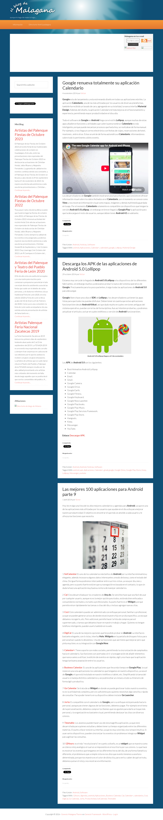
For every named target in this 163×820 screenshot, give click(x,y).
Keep (144, 470)
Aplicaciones (85, 247)
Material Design (128, 247)
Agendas (84, 795)
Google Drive (120, 470)
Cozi (146, 795)
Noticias (83, 244)
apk (81, 470)
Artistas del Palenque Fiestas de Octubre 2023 (31, 134)
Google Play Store (133, 470)
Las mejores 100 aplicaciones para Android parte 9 (102, 491)
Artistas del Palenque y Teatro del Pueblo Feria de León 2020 (31, 266)
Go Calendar (74, 798)
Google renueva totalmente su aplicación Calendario (100, 85)
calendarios (138, 795)
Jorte (82, 798)
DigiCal (65, 798)
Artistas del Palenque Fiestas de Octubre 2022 (31, 200)
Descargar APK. (77, 435)
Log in (115, 814)
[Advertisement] (56, 54)
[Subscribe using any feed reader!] (130, 48)
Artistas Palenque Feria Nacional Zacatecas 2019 (28, 326)
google (112, 247)
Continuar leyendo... (23, 190)
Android (76, 244)
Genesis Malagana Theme (71, 814)
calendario (104, 247)
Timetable (112, 798)
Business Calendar (113, 795)
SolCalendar (70, 574)
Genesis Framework (93, 814)
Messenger (74, 473)
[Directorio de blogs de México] (28, 406)
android (76, 247)
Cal (122, 795)
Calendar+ (95, 247)
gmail (106, 470)
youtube (82, 473)
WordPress (107, 814)
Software (91, 244)
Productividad (90, 798)
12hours (76, 795)
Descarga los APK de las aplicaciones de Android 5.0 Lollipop (99, 266)
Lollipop (118, 247)
